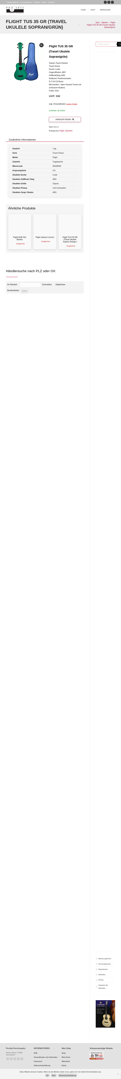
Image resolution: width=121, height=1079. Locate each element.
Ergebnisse (60, 284)
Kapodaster (103, 969)
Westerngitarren (104, 959)
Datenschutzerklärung (67, 1075)
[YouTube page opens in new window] (112, 2)
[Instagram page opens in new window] (108, 2)
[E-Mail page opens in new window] (18, 1058)
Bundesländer (13, 290)
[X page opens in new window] (11, 1058)
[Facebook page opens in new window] (105, 2)
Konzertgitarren (104, 964)
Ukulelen (69, 131)
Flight (61, 131)
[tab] (41, 139)
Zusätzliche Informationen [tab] (22, 139)
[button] (41, 45)
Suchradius (47, 284)
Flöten (101, 980)
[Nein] (118, 1074)
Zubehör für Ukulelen (103, 986)
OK (47, 1075)
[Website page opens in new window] (21, 1058)
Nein (54, 1075)
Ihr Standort (12, 284)
